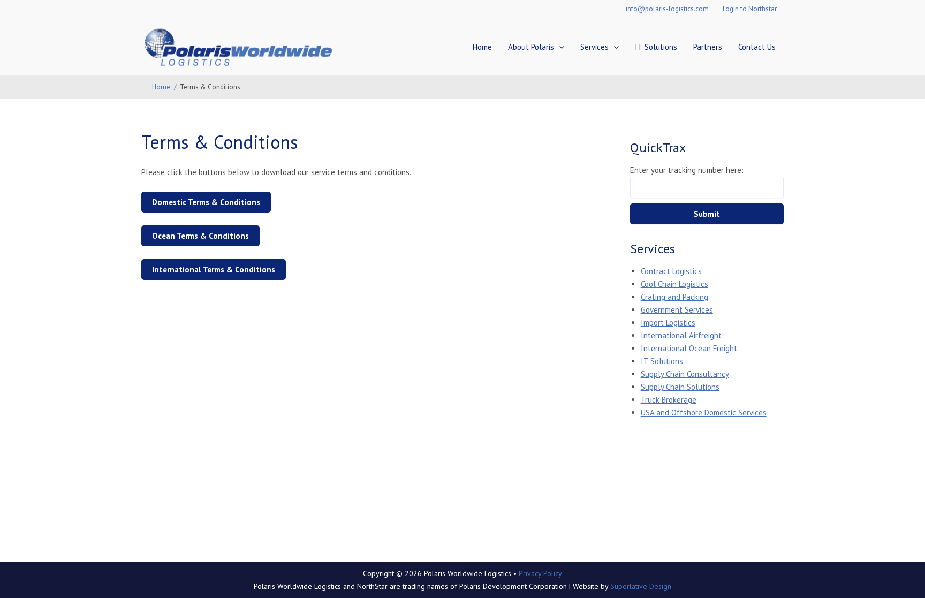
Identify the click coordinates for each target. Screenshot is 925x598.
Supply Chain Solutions (680, 387)
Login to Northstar (750, 8)
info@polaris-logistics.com (667, 8)
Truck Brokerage (668, 400)
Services (594, 47)
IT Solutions (656, 47)
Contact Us (757, 47)
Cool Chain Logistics (674, 284)
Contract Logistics (671, 271)
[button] (559, 47)
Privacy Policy (540, 573)
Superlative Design (640, 586)
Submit (707, 214)
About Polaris (531, 47)
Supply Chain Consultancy (685, 374)
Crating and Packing (674, 297)
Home (482, 47)
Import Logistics (668, 322)
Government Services (677, 310)
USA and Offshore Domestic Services (704, 412)
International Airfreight (681, 335)
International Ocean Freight (689, 348)
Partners (707, 47)
